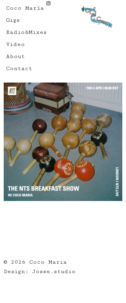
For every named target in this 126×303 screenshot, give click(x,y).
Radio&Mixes (26, 32)
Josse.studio (54, 271)
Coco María (25, 8)
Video (15, 44)
